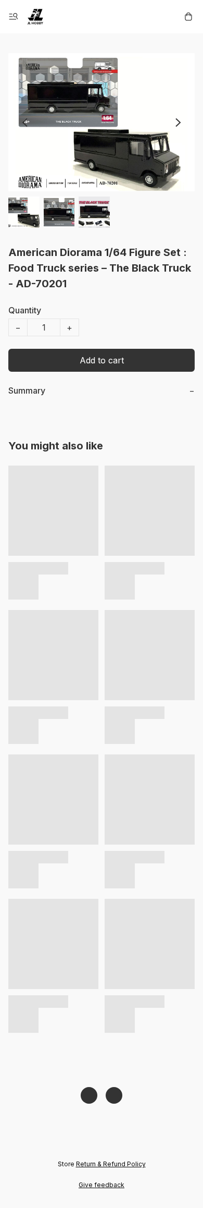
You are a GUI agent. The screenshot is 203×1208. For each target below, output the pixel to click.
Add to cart (102, 360)
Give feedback (101, 1185)
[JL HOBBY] (35, 16)
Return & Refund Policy (111, 1164)
